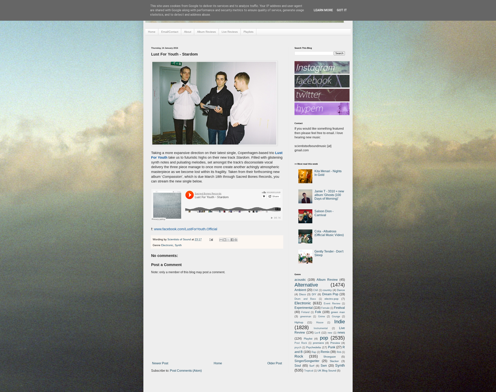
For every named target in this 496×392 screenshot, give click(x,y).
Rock (298, 356)
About (187, 31)
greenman (305, 316)
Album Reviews (206, 31)
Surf (311, 365)
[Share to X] (228, 240)
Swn (324, 365)
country (327, 290)
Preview (335, 342)
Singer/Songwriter (306, 361)
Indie (339, 321)
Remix (325, 351)
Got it (342, 10)
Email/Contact (169, 31)
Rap (314, 352)
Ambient (300, 290)
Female (325, 307)
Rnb (339, 352)
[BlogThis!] (225, 240)
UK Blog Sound (327, 370)
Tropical (308, 370)
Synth (178, 245)
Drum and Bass (305, 298)
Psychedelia (313, 347)
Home (151, 31)
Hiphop (298, 322)
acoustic (300, 279)
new (330, 332)
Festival (339, 307)
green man (338, 312)
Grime (321, 316)
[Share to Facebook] (232, 240)
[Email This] (221, 240)
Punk (331, 347)
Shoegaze (329, 356)
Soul (297, 365)
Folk (318, 312)
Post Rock (300, 343)
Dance (341, 290)
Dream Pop (330, 294)
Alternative (306, 285)
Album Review (327, 279)
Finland (305, 312)
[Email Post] (211, 239)
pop (324, 338)
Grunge (336, 316)
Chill (315, 290)
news (341, 332)
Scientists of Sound (179, 239)
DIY (314, 294)
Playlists (248, 31)
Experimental (303, 307)
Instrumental (321, 328)
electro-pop (331, 298)
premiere (318, 342)
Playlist (308, 338)
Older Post (274, 363)
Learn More (323, 10)
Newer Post (160, 363)
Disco (302, 294)
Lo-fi (317, 332)
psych (297, 347)
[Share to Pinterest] (236, 240)
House (319, 322)
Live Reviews (230, 31)
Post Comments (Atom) (186, 370)
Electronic (167, 245)
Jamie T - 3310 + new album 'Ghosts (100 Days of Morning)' (329, 195)
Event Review (332, 303)
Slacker (334, 361)
